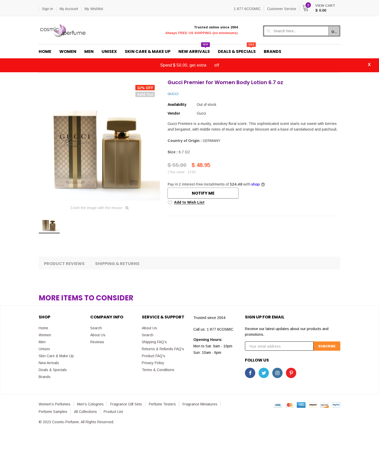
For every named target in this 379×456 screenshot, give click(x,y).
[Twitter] (264, 373)
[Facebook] (250, 373)
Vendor (174, 113)
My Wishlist (94, 9)
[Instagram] (277, 373)
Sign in (47, 9)
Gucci (173, 94)
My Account (69, 9)
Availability (177, 104)
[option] (99, 140)
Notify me (203, 193)
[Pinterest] (291, 373)
